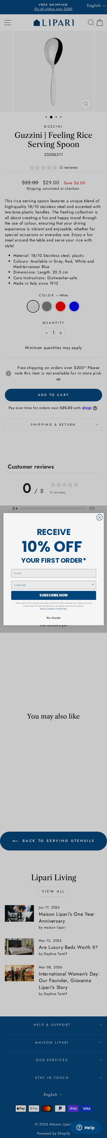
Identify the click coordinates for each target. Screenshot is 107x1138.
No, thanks (53, 618)
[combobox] (52, 585)
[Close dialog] (99, 517)
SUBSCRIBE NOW (53, 595)
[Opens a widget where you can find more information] (85, 1128)
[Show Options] (92, 585)
